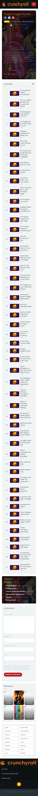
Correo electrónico (11, 646)
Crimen (22, 742)
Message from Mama (25, 505)
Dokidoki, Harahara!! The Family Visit (25, 133)
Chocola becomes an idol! (24, 238)
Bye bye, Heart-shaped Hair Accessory (25, 314)
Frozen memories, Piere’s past (24, 530)
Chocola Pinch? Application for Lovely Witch (25, 277)
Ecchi (6, 753)
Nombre (7, 637)
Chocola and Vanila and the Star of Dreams (25, 415)
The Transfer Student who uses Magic (24, 219)
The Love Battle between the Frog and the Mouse (25, 103)
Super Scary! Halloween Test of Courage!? (25, 258)
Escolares (22, 753)
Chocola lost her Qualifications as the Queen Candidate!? (25, 154)
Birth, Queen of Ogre (25, 463)
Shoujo (25, 597)
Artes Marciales (24, 731)
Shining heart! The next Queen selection (25, 566)
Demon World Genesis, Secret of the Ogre (25, 359)
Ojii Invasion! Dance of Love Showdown (25, 248)
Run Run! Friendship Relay (25, 305)
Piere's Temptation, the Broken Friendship (25, 453)
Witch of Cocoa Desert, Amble (25, 521)
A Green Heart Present (25, 171)
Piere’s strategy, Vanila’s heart (25, 513)
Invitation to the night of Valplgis (25, 498)
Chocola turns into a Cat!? (25, 200)
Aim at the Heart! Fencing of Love (25, 143)
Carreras (7, 738)
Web (5, 655)
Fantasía (14, 597)
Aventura (7, 734)
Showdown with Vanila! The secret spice (25, 479)
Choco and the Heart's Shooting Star (25, 92)
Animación (8, 731)
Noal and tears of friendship (25, 538)
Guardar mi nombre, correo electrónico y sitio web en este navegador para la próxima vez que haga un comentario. (18, 667)
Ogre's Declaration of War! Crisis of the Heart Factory (25, 369)
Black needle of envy (25, 471)
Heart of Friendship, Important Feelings (23, 405)
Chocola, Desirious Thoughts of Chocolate (24, 393)
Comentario (8, 614)
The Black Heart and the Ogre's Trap (25, 442)
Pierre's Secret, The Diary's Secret (25, 324)
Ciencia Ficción (24, 738)
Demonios (23, 745)
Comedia (7, 742)
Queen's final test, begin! (24, 546)
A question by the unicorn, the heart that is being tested (25, 556)
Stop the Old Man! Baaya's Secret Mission (25, 433)
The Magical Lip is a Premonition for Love (25, 124)
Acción (7, 727)
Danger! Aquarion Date (25, 350)
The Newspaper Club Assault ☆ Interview (25, 114)
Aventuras (23, 734)
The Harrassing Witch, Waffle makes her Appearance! (25, 381)
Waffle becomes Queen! (25, 424)
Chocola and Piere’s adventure (24, 489)
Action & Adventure (25, 727)
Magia (20, 597)
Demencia (7, 745)
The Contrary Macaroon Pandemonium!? (26, 228)
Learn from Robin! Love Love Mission (24, 180)
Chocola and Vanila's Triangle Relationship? (25, 297)
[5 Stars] (10, 68)
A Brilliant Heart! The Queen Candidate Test (25, 209)
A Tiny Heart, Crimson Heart (25, 342)
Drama (22, 749)
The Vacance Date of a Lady (25, 163)
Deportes (7, 749)
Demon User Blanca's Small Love (25, 267)
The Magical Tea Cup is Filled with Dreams (25, 287)
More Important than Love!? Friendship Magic (25, 191)
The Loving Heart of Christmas (24, 333)
